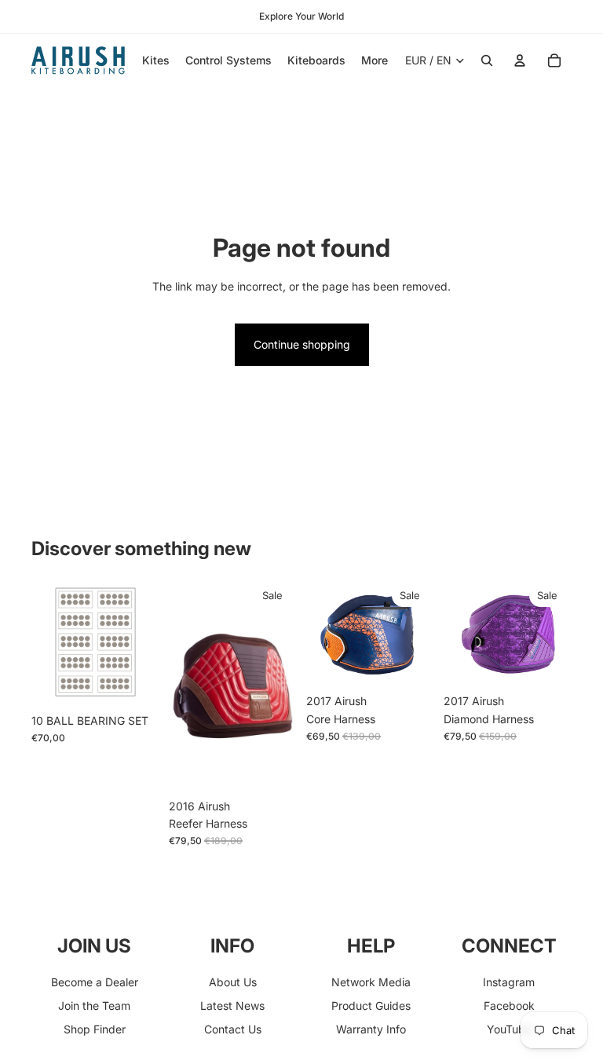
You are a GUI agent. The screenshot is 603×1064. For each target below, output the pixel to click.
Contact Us (232, 1029)
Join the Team (94, 1005)
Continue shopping (302, 344)
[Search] (487, 60)
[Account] (519, 60)
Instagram (509, 982)
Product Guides (371, 1005)
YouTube (509, 1029)
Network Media (371, 982)
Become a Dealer (94, 982)
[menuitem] (374, 60)
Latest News (232, 1005)
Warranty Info (371, 1029)
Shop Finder (95, 1029)
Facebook (509, 1005)
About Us (233, 982)
